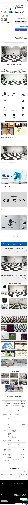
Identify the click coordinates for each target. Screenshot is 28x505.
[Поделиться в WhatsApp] (10, 22)
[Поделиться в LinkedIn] (8, 22)
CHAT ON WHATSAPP (22, 28)
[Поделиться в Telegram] (9, 22)
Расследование (18, 24)
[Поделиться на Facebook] (5, 22)
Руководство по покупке (17, 484)
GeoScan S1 (2, 483)
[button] (26, 1)
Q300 (1, 486)
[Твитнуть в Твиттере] (6, 22)
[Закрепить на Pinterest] (7, 22)
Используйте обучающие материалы (18, 483)
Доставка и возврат (20, 43)
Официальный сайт (3, 496)
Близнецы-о (2, 485)
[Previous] (1, 11)
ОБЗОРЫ (15, 43)
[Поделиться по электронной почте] (11, 22)
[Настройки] (25, 1)
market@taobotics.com (22, 495)
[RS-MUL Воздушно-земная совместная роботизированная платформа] (5, 19)
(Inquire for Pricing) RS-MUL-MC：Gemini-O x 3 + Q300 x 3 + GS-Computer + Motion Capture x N (21, 23)
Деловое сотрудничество (3, 497)
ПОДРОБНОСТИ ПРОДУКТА (8, 43)
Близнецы (2, 484)
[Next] (12, 11)
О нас (1, 494)
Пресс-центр (2, 495)
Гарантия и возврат (16, 486)
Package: (21, 19)
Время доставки (16, 485)
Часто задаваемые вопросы (14, 44)
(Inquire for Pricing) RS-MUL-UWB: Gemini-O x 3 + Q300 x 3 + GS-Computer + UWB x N (21, 21)
